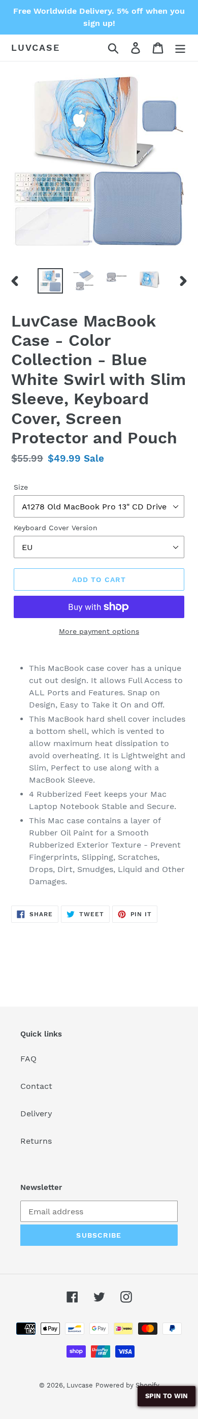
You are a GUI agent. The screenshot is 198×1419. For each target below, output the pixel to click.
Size (21, 487)
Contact (36, 1086)
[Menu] (180, 48)
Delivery (36, 1113)
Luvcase (35, 47)
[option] (50, 281)
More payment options (99, 631)
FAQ (28, 1058)
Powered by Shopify (127, 1385)
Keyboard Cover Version (55, 528)
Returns (36, 1141)
